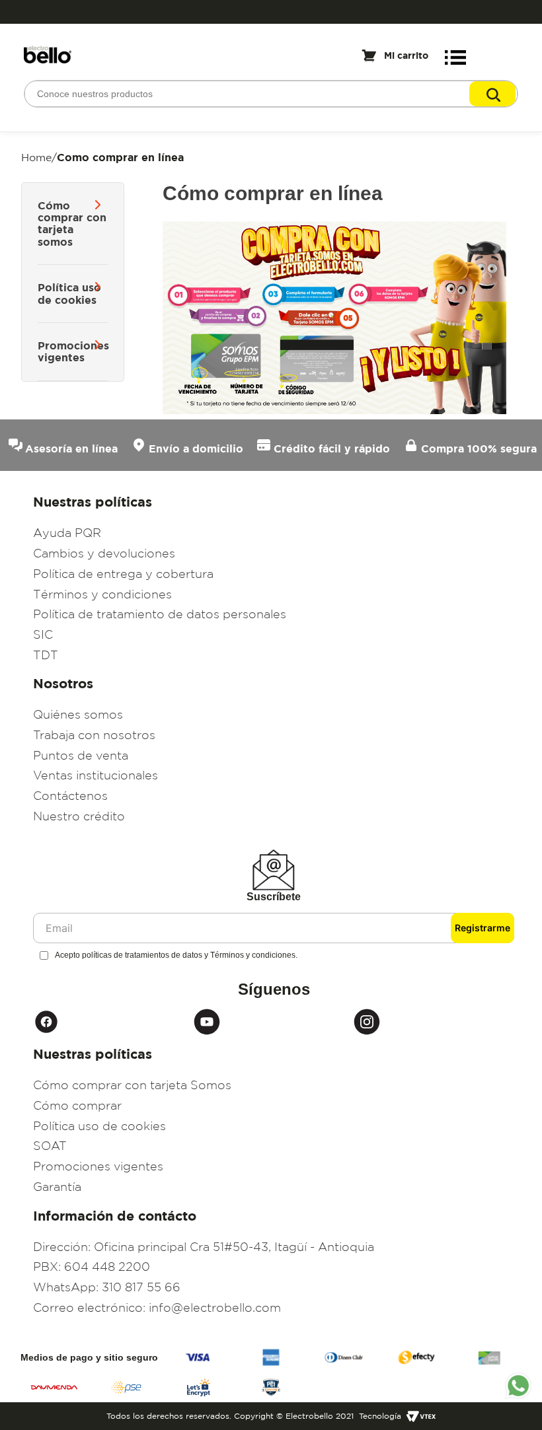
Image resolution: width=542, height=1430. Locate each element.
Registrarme (482, 927)
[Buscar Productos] (492, 93)
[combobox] (271, 94)
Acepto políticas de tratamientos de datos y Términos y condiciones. (176, 955)
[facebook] (113, 1022)
